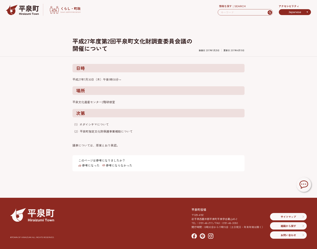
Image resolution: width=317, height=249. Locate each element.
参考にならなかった (118, 165)
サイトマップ (288, 217)
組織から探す (288, 226)
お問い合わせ (288, 235)
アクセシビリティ (289, 6)
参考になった (90, 165)
